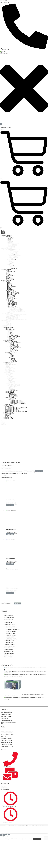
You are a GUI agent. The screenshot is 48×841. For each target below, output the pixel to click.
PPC (30, 825)
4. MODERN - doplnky (11, 631)
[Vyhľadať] (1, 124)
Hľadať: (3, 603)
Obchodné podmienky (6, 714)
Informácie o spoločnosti (6, 712)
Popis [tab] (5, 475)
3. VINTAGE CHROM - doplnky (13, 629)
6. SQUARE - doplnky (11, 635)
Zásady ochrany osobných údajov (37, 825)
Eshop (3, 231)
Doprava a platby (4, 718)
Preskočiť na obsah (3, 0)
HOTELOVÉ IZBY (9, 622)
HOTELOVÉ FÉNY (10, 636)
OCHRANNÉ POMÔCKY (8, 649)
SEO (27, 825)
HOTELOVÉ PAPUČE (10, 640)
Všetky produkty (8, 656)
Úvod (3, 230)
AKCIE (3, 232)
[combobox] (4, 53)
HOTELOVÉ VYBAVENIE (8, 620)
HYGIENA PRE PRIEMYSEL (8, 647)
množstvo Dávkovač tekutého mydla (15, 471)
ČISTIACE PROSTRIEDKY (8, 615)
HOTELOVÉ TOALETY (10, 644)
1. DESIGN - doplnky (11, 626)
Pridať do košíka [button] (10, 504)
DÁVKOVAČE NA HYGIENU (9, 617)
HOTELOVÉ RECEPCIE (10, 642)
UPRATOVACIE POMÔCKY (9, 653)
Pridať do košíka (39, 471)
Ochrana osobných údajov (6, 720)
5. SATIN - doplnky (11, 633)
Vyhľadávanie (17, 603)
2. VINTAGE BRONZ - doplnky (13, 627)
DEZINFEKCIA (4, 736)
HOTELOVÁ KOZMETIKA (8, 619)
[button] (24, 125)
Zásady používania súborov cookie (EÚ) (8, 723)
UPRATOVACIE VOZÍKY (8, 655)
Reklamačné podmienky (6, 716)
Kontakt (3, 233)
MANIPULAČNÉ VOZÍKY (10, 646)
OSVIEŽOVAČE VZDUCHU (8, 651)
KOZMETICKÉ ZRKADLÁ (11, 638)
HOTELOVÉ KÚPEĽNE (10, 624)
